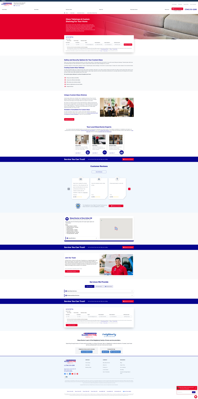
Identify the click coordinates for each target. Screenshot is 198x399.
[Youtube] (72, 374)
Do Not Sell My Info (117, 391)
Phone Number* (97, 42)
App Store (106, 351)
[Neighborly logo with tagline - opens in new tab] (109, 335)
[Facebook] (65, 374)
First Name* (68, 42)
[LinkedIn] (70, 374)
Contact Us (105, 367)
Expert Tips (122, 365)
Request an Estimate (127, 44)
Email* (86, 42)
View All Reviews (99, 171)
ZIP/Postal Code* (117, 42)
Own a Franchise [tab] (193, 4)
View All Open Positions (71, 271)
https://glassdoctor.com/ (104, 49)
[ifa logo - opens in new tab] (66, 377)
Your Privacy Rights (127, 391)
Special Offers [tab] (186, 4)
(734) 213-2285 (70, 365)
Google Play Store (116, 351)
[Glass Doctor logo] (89, 335)
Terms (111, 49)
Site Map (122, 369)
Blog (121, 362)
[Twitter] (67, 374)
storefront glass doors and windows (88, 130)
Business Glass (84, 40)
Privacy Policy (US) (86, 391)
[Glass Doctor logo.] (6, 4)
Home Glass (76, 40)
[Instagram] (75, 374)
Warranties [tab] (180, 4)
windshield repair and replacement (104, 131)
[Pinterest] (77, 374)
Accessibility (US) (102, 391)
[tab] (4, 9)
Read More (85, 192)
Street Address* (107, 42)
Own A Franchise (106, 371)
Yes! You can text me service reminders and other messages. (77, 47)
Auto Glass (69, 40)
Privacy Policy (115, 49)
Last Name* (77, 42)
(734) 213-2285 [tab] (191, 9)
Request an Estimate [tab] (178, 8)
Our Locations (123, 367)
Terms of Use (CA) (78, 391)
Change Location (17, 5)
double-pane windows (104, 130)
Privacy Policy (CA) (94, 391)
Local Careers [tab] (174, 4)
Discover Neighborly (86, 351)
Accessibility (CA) (110, 391)
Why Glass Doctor (106, 362)
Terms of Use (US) (70, 391)
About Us (105, 365)
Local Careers (105, 369)
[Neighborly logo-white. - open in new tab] (3, 0)
